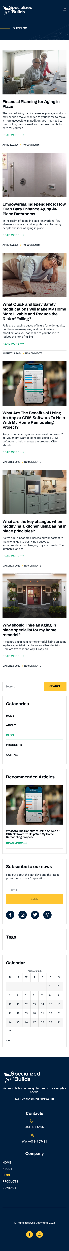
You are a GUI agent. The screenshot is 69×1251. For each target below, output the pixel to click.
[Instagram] (39, 1234)
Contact (13, 754)
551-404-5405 (34, 1127)
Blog (10, 735)
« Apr (9, 1040)
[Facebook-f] (29, 1234)
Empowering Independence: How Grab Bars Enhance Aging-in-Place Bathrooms (34, 209)
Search (55, 686)
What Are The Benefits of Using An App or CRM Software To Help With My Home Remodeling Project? (32, 834)
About (11, 725)
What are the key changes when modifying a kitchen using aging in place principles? (34, 526)
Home (10, 715)
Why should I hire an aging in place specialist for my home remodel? (29, 630)
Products (14, 745)
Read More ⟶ (13, 135)
